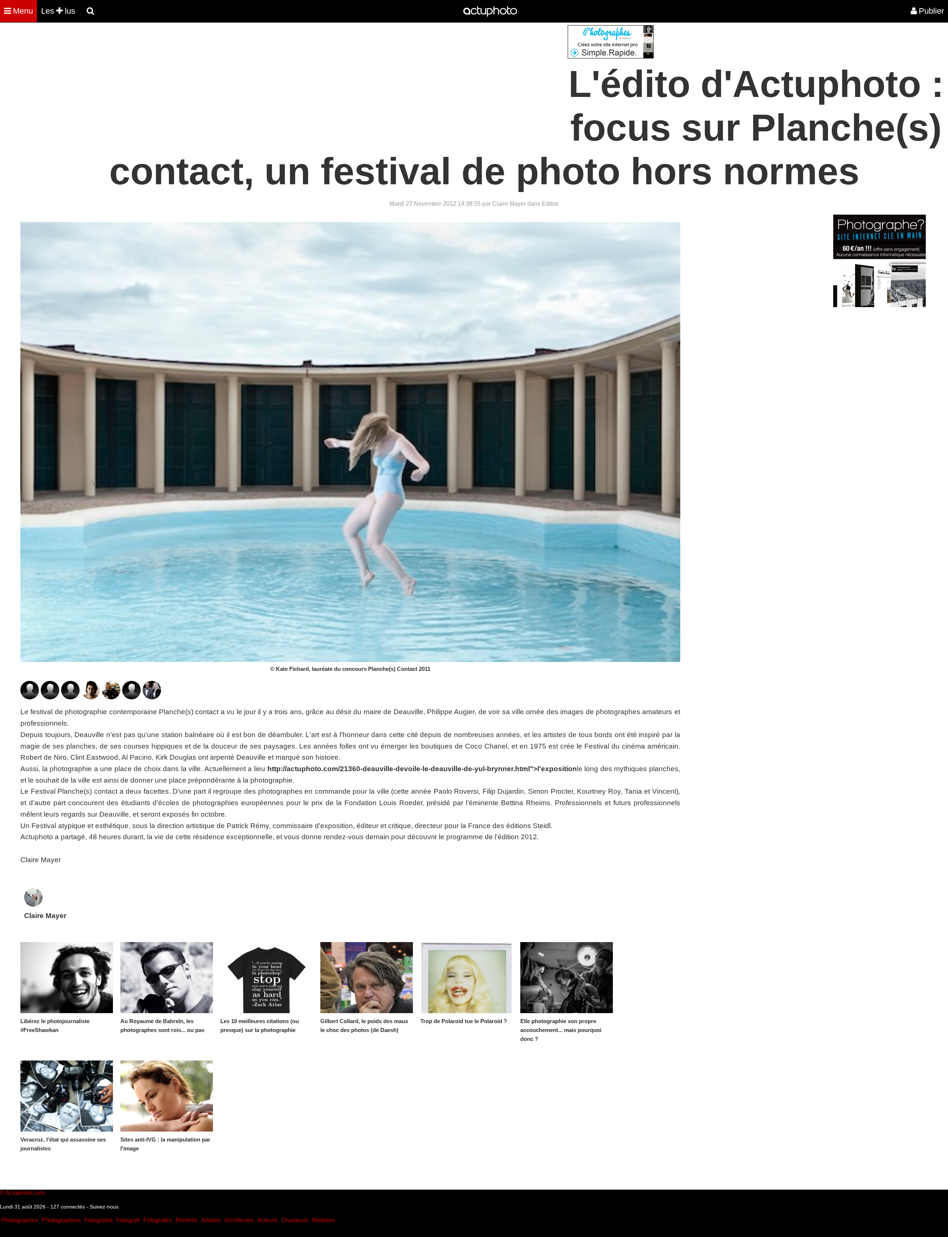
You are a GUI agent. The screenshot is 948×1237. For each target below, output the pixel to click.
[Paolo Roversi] (111, 697)
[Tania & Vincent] (152, 697)
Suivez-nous (104, 1207)
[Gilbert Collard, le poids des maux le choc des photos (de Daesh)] (366, 977)
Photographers (61, 1220)
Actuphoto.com (25, 1193)
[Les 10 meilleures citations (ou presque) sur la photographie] (266, 977)
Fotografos (98, 1220)
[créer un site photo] (879, 305)
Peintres (186, 1220)
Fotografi (128, 1220)
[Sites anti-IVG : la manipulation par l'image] (166, 1096)
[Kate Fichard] (70, 697)
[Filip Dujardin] (50, 697)
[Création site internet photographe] (611, 56)
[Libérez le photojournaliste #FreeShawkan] (66, 977)
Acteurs (267, 1220)
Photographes (19, 1220)
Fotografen (157, 1220)
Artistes (211, 1220)
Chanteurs (294, 1220)
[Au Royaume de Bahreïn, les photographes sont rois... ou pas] (166, 977)
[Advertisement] (429, 77)
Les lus (58, 11)
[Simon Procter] (90, 697)
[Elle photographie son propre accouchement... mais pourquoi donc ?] (566, 977)
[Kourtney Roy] (131, 697)
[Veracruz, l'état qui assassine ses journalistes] (66, 1096)
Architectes (239, 1220)
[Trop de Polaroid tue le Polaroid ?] (466, 977)
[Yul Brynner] (29, 697)
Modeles (323, 1220)
